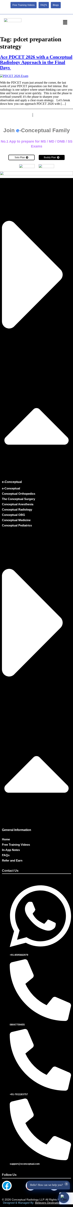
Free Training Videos (16, 844)
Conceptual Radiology (17, 509)
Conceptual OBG (13, 514)
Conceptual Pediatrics (17, 525)
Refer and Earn (12, 860)
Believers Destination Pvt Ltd (52, 1202)
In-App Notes (11, 850)
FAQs (6, 855)
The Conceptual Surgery (18, 499)
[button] (65, 22)
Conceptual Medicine (16, 520)
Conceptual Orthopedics (18, 493)
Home (6, 839)
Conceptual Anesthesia (17, 504)
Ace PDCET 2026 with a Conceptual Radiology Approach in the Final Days (36, 62)
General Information (16, 830)
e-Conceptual (12, 482)
